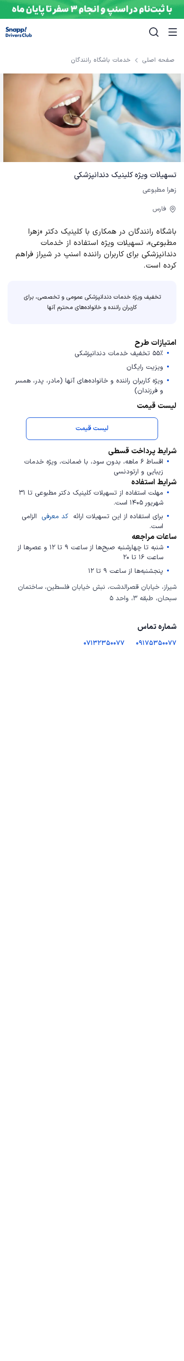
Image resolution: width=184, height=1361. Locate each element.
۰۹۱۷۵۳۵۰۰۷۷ (156, 643)
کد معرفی (55, 517)
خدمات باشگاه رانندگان (101, 60)
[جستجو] (153, 32)
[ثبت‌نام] (92, 9)
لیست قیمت (92, 428)
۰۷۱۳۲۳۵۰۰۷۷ (104, 643)
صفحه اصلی (158, 60)
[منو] (172, 32)
